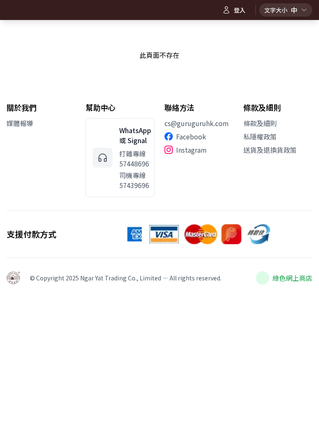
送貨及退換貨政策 (270, 150)
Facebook (191, 136)
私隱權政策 (260, 136)
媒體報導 (20, 123)
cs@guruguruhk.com (196, 123)
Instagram (191, 150)
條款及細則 (260, 123)
